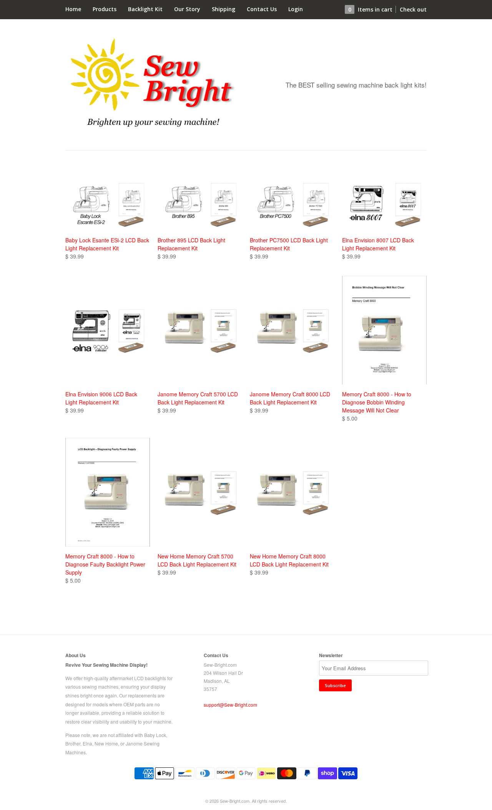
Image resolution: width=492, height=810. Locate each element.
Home (73, 9)
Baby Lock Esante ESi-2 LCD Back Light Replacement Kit (107, 244)
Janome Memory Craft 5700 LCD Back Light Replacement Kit (198, 398)
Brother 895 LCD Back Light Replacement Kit (191, 244)
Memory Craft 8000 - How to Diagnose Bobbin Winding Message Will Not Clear (376, 402)
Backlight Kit (145, 9)
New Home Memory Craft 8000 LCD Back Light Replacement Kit (289, 560)
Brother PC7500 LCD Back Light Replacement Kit (289, 244)
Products (104, 9)
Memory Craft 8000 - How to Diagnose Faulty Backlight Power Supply (105, 564)
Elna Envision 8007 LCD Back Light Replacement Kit (378, 244)
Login (295, 9)
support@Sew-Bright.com (230, 704)
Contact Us (262, 9)
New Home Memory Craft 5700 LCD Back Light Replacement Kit (197, 560)
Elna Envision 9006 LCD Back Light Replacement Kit (101, 398)
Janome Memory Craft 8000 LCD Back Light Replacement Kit (290, 398)
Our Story (187, 9)
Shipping (223, 9)
